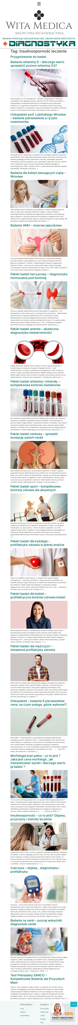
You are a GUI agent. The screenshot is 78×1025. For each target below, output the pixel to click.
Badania (22, 1012)
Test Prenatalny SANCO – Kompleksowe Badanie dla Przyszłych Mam (37, 978)
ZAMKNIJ (73, 1004)
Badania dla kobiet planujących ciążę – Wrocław (38, 174)
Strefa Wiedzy (24, 1015)
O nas (22, 1008)
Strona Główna (45, 1008)
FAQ (41, 1022)
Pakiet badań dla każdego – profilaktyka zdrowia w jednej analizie (37, 543)
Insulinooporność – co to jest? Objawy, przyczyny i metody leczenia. (38, 817)
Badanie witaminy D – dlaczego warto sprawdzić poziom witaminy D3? (37, 63)
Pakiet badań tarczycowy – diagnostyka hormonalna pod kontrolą (38, 276)
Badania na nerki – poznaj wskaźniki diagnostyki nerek (36, 922)
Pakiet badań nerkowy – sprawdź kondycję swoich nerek (34, 435)
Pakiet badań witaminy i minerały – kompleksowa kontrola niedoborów (35, 383)
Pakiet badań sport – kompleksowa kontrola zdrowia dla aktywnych (35, 488)
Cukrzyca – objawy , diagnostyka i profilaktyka (34, 869)
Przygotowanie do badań (28, 57)
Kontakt (43, 1019)
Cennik (42, 1015)
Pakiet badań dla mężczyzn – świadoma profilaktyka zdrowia (32, 648)
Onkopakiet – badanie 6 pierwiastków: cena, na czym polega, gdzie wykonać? (38, 702)
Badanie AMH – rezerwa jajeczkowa (36, 225)
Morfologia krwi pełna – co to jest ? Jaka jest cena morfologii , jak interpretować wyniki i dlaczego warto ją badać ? (37, 761)
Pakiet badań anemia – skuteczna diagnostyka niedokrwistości (34, 330)
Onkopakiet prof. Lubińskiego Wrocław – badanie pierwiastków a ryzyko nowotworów (38, 118)
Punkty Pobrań (45, 1012)
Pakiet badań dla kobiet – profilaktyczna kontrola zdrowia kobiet (37, 595)
